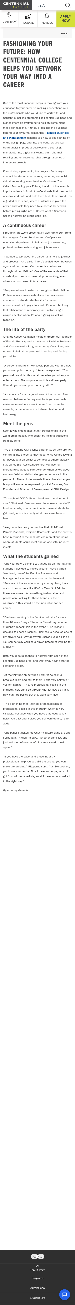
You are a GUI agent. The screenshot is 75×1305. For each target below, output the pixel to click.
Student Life (37, 1298)
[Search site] (67, 5)
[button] (28, 19)
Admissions (37, 1288)
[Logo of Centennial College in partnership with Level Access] (37, 1256)
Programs (38, 1278)
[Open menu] (64, 33)
